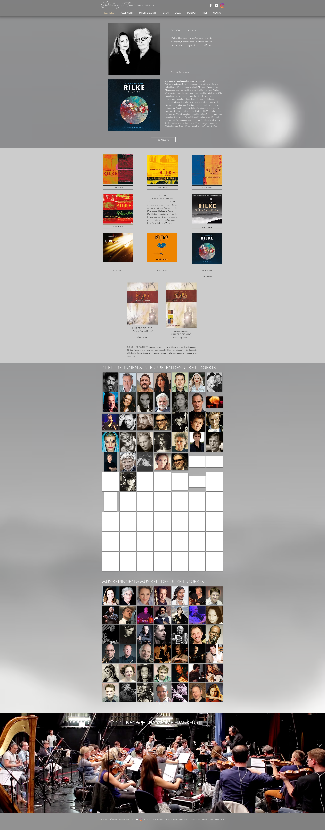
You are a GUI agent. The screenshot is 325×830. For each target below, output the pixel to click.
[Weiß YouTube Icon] (216, 5)
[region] (118, 169)
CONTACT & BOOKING (153, 819)
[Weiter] (317, 763)
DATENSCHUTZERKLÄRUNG (201, 819)
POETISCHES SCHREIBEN (176, 819)
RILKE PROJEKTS (199, 367)
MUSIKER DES (154, 581)
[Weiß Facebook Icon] (211, 5)
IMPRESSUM (219, 819)
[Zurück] (8, 763)
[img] (110, 595)
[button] (110, 382)
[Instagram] (222, 5)
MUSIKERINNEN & (120, 581)
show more (162, 704)
